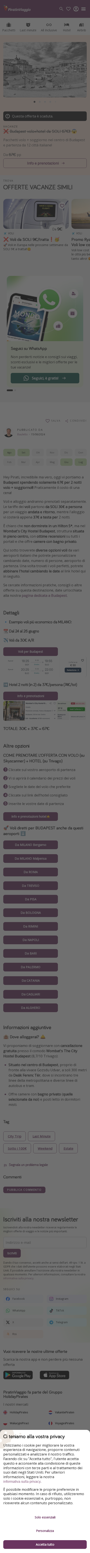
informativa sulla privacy (22, 1481)
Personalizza (45, 1531)
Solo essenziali (45, 1517)
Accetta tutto (45, 1544)
